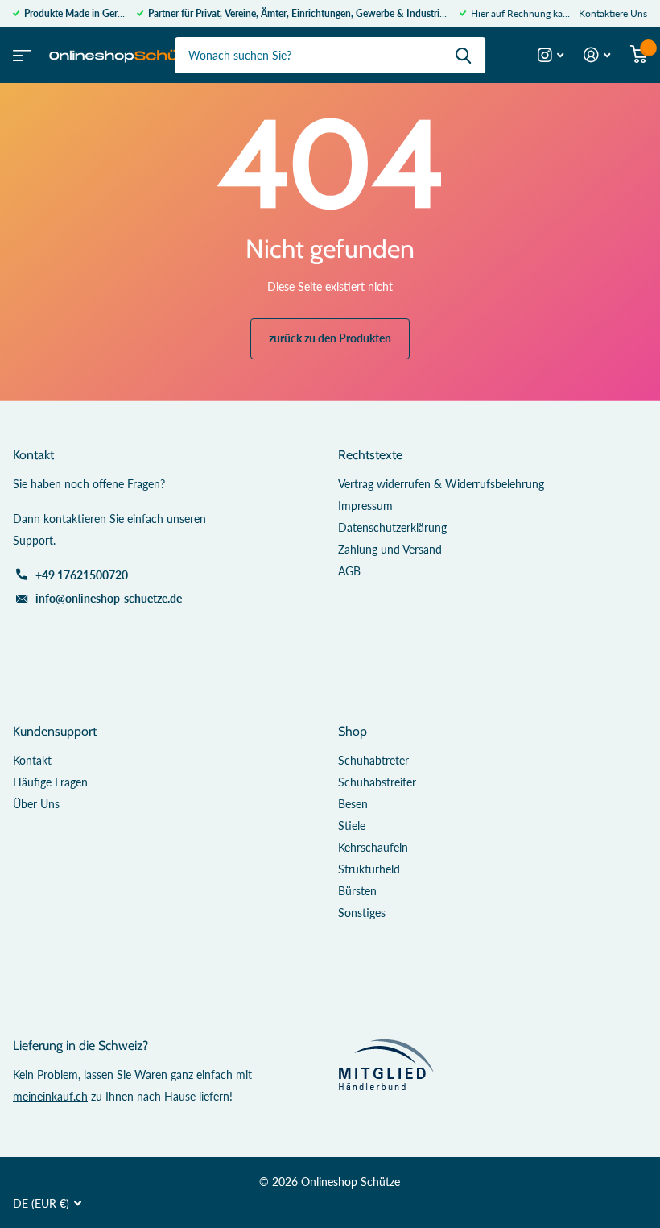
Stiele (351, 825)
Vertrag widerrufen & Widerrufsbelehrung (441, 484)
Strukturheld (369, 869)
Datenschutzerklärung (392, 527)
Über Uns (36, 804)
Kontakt (32, 760)
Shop (352, 731)
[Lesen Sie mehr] (551, 55)
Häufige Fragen (50, 782)
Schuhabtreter (373, 760)
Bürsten (357, 891)
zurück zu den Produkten (330, 338)
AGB (349, 571)
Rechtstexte (370, 455)
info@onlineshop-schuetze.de (108, 598)
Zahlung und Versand (390, 549)
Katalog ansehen (20, 50)
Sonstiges (362, 912)
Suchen (463, 55)
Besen (353, 804)
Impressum (365, 505)
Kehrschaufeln (373, 847)
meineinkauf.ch (50, 1096)
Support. (34, 540)
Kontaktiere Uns (613, 13)
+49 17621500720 (81, 575)
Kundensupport (55, 731)
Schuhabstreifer (377, 782)
